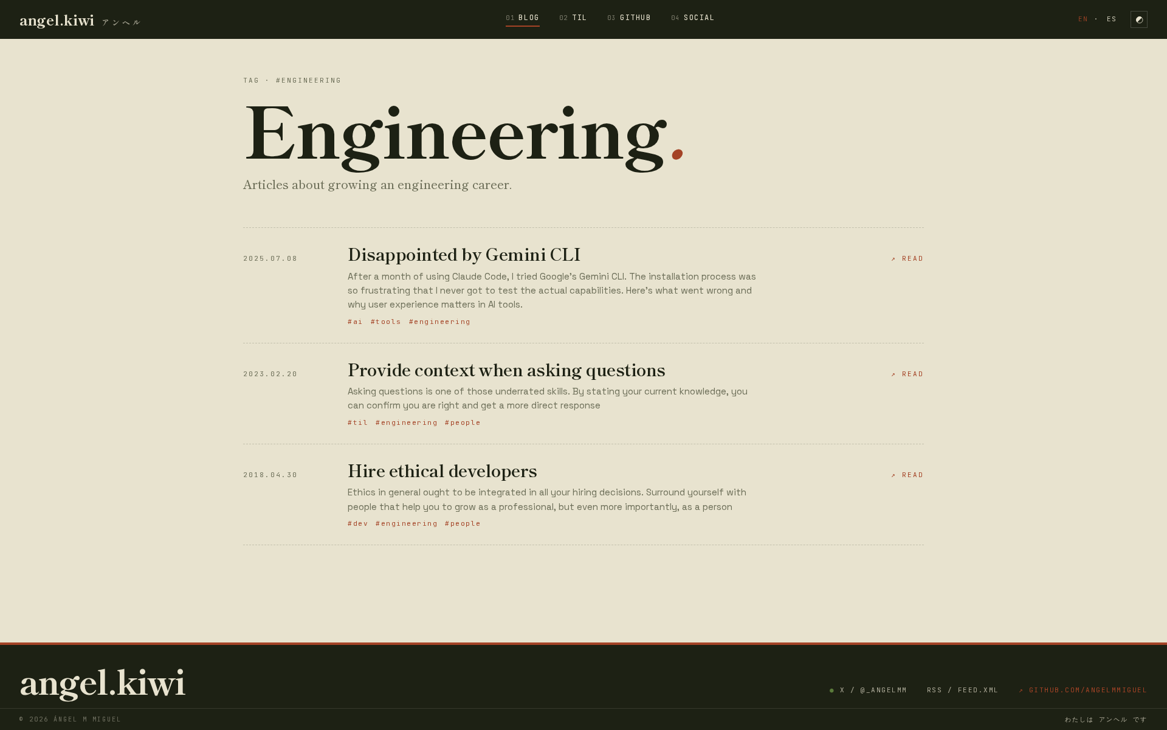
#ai (355, 321)
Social (693, 17)
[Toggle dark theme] (1139, 19)
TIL (573, 17)
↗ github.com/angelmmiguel (1083, 690)
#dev (358, 523)
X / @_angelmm (868, 690)
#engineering (440, 321)
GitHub (629, 17)
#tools (386, 321)
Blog (523, 17)
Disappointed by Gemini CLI (464, 253)
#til (358, 422)
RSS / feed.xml (963, 690)
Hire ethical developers (442, 470)
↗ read (907, 258)
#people (463, 422)
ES (1112, 19)
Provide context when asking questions (507, 369)
